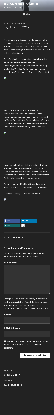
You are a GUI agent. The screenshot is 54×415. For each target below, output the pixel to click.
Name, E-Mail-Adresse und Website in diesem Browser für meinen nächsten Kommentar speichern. (26, 344)
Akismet (34, 305)
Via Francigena (16, 238)
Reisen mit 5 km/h (21, 4)
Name (7, 314)
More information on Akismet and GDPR (30, 308)
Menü (28, 14)
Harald (25, 24)
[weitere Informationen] (23, 226)
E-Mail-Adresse (12, 328)
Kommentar (10, 263)
